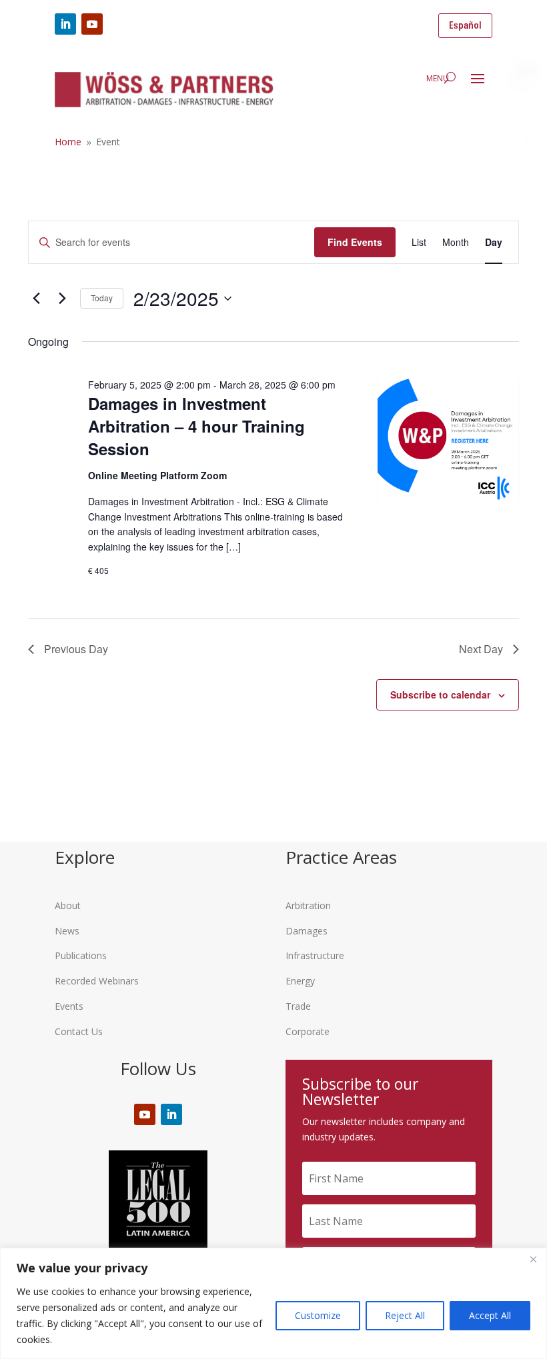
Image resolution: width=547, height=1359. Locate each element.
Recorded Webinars (97, 980)
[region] (273, 1303)
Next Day (481, 649)
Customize (318, 1315)
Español (465, 26)
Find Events (355, 242)
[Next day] (62, 299)
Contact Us (79, 1031)
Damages (307, 930)
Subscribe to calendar (440, 694)
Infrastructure (315, 955)
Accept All (490, 1315)
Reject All (405, 1315)
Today (102, 297)
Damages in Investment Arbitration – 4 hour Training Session (196, 426)
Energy (300, 980)
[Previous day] (36, 299)
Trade (298, 1006)
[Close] (533, 1259)
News (67, 930)
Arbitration (308, 905)
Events (69, 1006)
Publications (81, 955)
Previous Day (76, 649)
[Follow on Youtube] (92, 24)
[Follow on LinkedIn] (65, 24)
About (68, 905)
